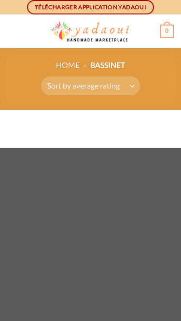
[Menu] (13, 31)
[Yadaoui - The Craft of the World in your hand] (91, 31)
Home (68, 64)
